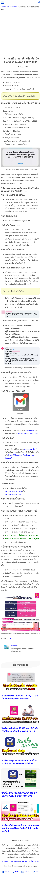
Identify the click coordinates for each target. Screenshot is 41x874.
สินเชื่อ (17, 872)
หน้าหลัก (4, 7)
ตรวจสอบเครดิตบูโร (31, 449)
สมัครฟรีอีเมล (31, 430)
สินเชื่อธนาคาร (13, 7)
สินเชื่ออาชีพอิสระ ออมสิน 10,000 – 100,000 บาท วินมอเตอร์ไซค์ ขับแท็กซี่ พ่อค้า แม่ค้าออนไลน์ (20, 828)
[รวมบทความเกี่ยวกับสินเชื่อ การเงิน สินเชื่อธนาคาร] (39, 2)
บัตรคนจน (27, 872)
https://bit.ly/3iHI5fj (13, 494)
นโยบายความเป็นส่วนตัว (29, 861)
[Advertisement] (20, 33)
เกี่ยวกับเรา (15, 861)
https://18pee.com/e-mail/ (28, 433)
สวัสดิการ (14, 645)
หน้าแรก (6, 872)
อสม (37, 872)
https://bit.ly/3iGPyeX (13, 491)
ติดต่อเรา (5, 861)
